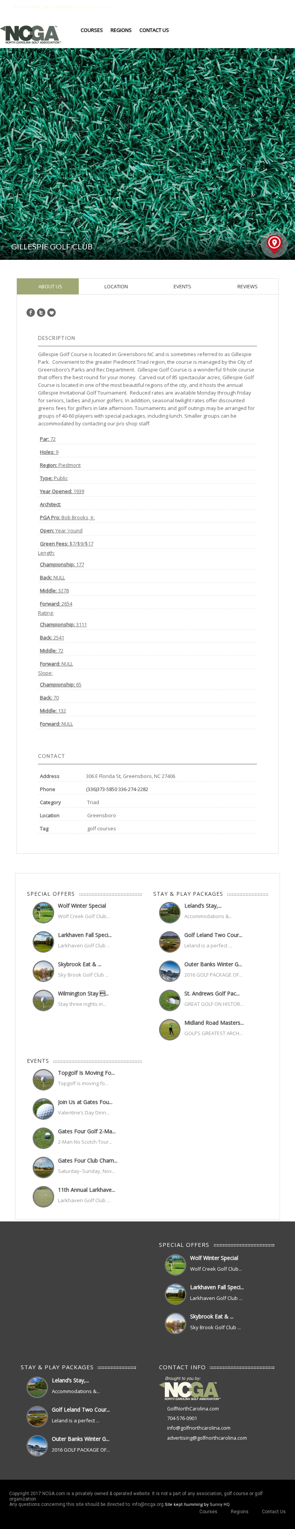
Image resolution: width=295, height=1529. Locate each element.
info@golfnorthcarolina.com (198, 1428)
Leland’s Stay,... (203, 905)
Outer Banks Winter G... (213, 964)
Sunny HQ (220, 1504)
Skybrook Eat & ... (79, 964)
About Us (49, 286)
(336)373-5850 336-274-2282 (117, 789)
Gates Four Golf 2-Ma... (87, 1131)
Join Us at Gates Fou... (85, 1102)
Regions (121, 30)
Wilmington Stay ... (83, 993)
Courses (92, 30)
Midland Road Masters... (214, 1022)
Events (181, 286)
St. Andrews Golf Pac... (212, 993)
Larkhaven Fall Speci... (85, 934)
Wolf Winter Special (82, 905)
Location (115, 286)
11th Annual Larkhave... (86, 1189)
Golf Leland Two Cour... (213, 934)
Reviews (247, 286)
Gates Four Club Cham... (88, 1160)
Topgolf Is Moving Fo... (86, 1072)
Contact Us (154, 30)
